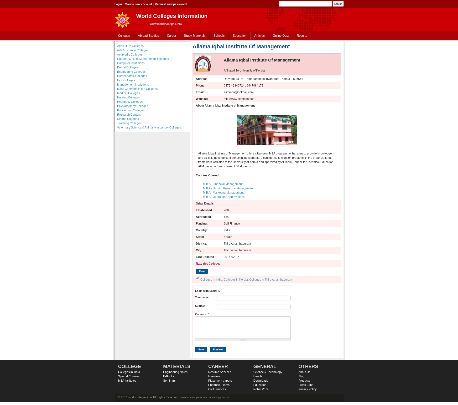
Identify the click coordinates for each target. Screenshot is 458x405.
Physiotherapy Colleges (132, 106)
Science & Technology (267, 372)
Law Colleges (126, 80)
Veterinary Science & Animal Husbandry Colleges (149, 127)
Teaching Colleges (129, 123)
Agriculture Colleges (130, 46)
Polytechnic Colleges (131, 110)
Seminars (169, 380)
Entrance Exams (218, 385)
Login (118, 4)
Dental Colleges (127, 67)
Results (302, 35)
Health (257, 376)
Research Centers (129, 114)
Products (304, 380)
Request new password (171, 4)
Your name (201, 297)
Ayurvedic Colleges (129, 54)
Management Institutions (133, 84)
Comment (202, 314)
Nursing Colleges (128, 97)
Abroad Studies (146, 36)
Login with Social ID (207, 290)
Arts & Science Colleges (132, 50)
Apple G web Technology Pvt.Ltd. (211, 397)
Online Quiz (281, 35)
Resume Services (219, 372)
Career (169, 36)
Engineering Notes (175, 372)
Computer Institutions (131, 63)
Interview (214, 376)
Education (237, 36)
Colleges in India (211, 279)
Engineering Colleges (131, 71)
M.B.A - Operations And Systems (224, 197)
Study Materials (193, 36)
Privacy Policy (307, 389)
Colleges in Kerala (236, 279)
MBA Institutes (127, 380)
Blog (301, 376)
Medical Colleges (128, 93)
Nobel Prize (261, 389)
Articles (259, 35)
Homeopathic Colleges (132, 76)
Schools (217, 36)
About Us (304, 372)
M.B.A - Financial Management (223, 184)
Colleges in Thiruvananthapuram (270, 279)
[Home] (122, 19)
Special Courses (129, 376)
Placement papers (220, 380)
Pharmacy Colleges (130, 101)
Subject (200, 305)
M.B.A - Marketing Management (223, 192)
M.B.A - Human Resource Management (228, 188)
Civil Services (217, 389)
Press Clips (305, 385)
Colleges (122, 36)
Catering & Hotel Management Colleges (143, 59)
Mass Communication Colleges (137, 89)
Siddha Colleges (128, 119)
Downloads (260, 380)
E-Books (168, 376)
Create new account (138, 4)
